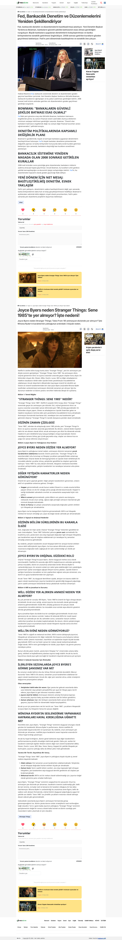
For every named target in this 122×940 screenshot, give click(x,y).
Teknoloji (80, 920)
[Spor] (94, 63)
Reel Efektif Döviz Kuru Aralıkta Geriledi (98, 52)
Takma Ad (21, 222)
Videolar (43, 927)
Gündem (53, 920)
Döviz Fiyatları (52, 927)
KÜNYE (97, 920)
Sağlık (74, 920)
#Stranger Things (24, 816)
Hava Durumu (93, 927)
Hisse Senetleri (83, 927)
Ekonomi (46, 920)
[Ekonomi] (94, 339)
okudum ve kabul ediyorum (36, 247)
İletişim (26, 927)
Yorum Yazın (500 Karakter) (26, 231)
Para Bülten (22, 12)
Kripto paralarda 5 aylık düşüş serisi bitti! (94, 350)
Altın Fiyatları (62, 927)
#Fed (20, 202)
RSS (19, 938)
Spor (69, 920)
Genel (28, 12)
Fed (32, 94)
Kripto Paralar (72, 927)
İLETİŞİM (103, 920)
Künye (19, 927)
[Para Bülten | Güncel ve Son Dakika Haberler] (21, 921)
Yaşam (29, 305)
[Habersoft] (102, 938)
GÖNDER (79, 247)
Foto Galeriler (34, 927)
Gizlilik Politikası (89, 920)
